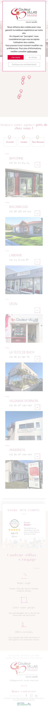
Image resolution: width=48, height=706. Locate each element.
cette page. (32, 51)
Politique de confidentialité (24, 64)
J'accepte (15, 57)
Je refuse (32, 57)
